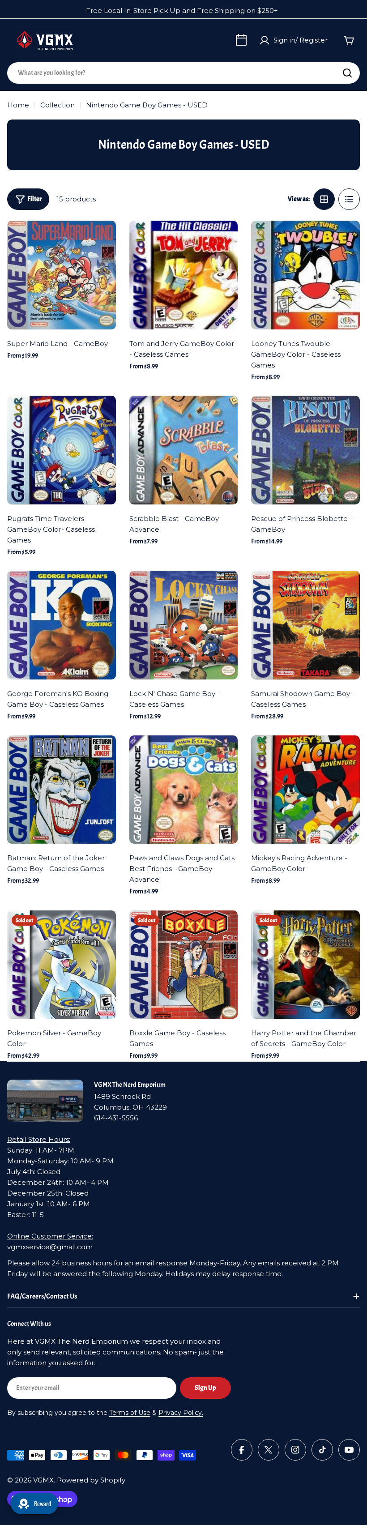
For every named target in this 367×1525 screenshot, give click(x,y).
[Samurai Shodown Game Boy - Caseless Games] (305, 625)
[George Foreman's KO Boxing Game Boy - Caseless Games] (61, 625)
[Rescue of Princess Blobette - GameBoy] (305, 450)
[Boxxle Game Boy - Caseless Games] (183, 964)
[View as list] (349, 199)
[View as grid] (324, 199)
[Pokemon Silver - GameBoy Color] (61, 964)
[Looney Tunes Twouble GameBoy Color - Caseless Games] (305, 275)
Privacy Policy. (180, 1413)
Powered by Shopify (91, 1480)
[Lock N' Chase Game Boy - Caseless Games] (183, 625)
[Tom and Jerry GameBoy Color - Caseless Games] (183, 275)
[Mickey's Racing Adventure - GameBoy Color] (305, 789)
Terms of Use (129, 1413)
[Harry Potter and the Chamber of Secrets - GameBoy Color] (305, 964)
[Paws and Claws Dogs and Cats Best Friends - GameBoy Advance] (183, 789)
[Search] (347, 73)
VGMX (43, 1480)
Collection (57, 105)
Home (18, 105)
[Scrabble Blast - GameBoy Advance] (183, 450)
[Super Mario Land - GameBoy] (61, 275)
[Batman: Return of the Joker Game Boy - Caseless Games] (61, 789)
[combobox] (183, 73)
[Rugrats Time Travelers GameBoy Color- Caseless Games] (61, 450)
